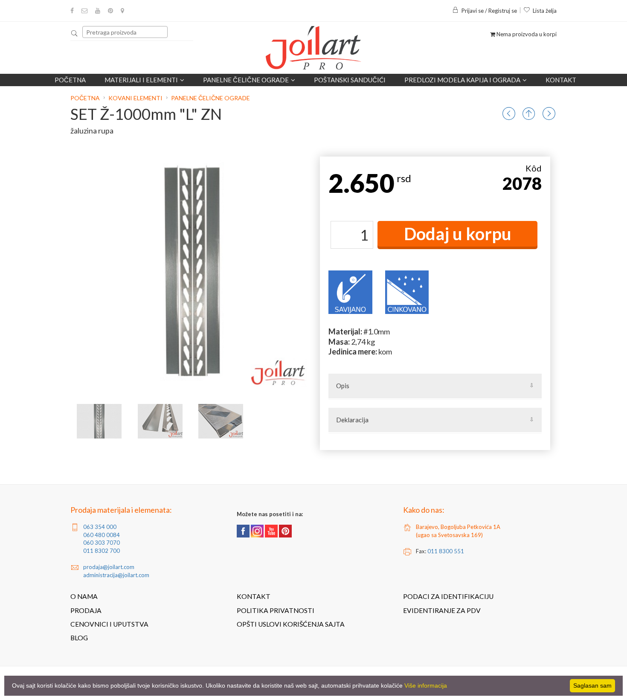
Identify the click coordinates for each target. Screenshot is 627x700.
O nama (84, 596)
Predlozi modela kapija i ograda (462, 80)
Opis (342, 385)
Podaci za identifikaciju (448, 596)
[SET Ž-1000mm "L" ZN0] (99, 421)
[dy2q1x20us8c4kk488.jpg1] (160, 421)
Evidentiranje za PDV (442, 610)
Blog (79, 638)
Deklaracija (352, 420)
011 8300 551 (445, 551)
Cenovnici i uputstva (109, 624)
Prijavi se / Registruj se (489, 10)
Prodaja (86, 610)
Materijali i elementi (141, 80)
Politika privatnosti (275, 610)
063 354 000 (99, 526)
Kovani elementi (135, 98)
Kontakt (561, 80)
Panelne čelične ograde (246, 80)
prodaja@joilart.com (108, 566)
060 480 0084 (101, 535)
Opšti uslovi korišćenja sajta (291, 624)
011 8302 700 (101, 550)
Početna (70, 80)
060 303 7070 (101, 542)
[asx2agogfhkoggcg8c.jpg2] (220, 421)
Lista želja (545, 10)
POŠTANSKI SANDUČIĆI (350, 80)
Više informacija (425, 685)
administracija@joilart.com (116, 575)
